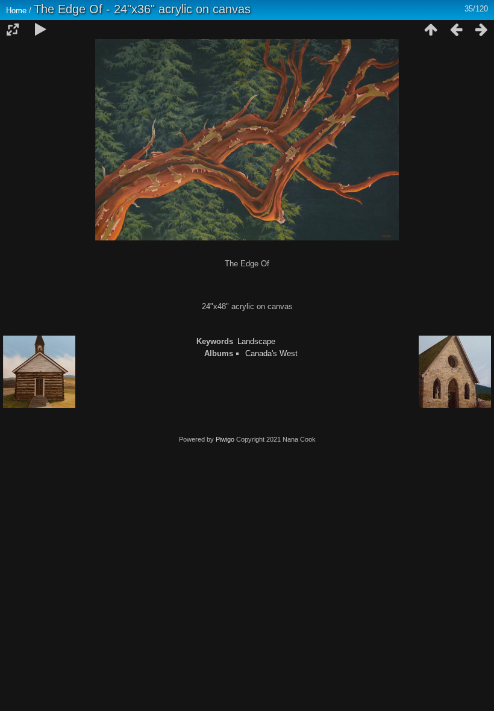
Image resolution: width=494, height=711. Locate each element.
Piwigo (225, 439)
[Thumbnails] (430, 29)
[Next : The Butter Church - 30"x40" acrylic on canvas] (481, 29)
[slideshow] (40, 29)
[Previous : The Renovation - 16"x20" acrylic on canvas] (456, 29)
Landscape (256, 341)
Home (16, 10)
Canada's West (271, 353)
